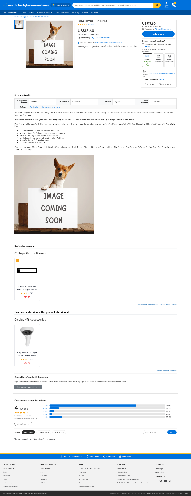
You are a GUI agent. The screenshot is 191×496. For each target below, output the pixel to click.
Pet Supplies (24, 17)
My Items (94, 12)
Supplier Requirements (11, 486)
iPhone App (159, 468)
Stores (43, 472)
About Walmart (8, 468)
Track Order (110, 456)
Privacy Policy (122, 472)
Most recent (28, 432)
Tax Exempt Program (86, 486)
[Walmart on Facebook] (156, 481)
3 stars (46, 411)
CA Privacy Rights (123, 475)
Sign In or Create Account (73, 456)
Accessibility (83, 479)
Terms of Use (121, 468)
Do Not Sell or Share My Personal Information (133, 483)
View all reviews (23, 424)
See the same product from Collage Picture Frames (157, 304)
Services (23, 12)
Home (16, 17)
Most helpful (59, 432)
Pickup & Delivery (62, 12)
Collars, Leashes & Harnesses (39, 17)
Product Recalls (84, 483)
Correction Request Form (28, 386)
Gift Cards (44, 483)
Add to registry (166, 84)
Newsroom (7, 475)
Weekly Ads (126, 456)
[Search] (157, 5)
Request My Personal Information (129, 479)
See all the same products (167, 370)
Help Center (94, 456)
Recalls (81, 475)
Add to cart (158, 34)
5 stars (46, 405)
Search (171, 432)
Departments (12, 12)
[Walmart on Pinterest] (170, 481)
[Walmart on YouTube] (165, 481)
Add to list (150, 84)
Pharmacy (75, 12)
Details (161, 79)
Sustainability (7, 483)
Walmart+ (44, 479)
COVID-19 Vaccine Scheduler (89, 468)
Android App (159, 472)
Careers (85, 12)
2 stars (46, 414)
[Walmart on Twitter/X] (160, 481)
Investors (6, 479)
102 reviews (95, 25)
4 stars (45, 408)
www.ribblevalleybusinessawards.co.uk (108, 42)
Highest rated (44, 432)
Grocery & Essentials (44, 12)
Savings (31, 12)
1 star (46, 417)
